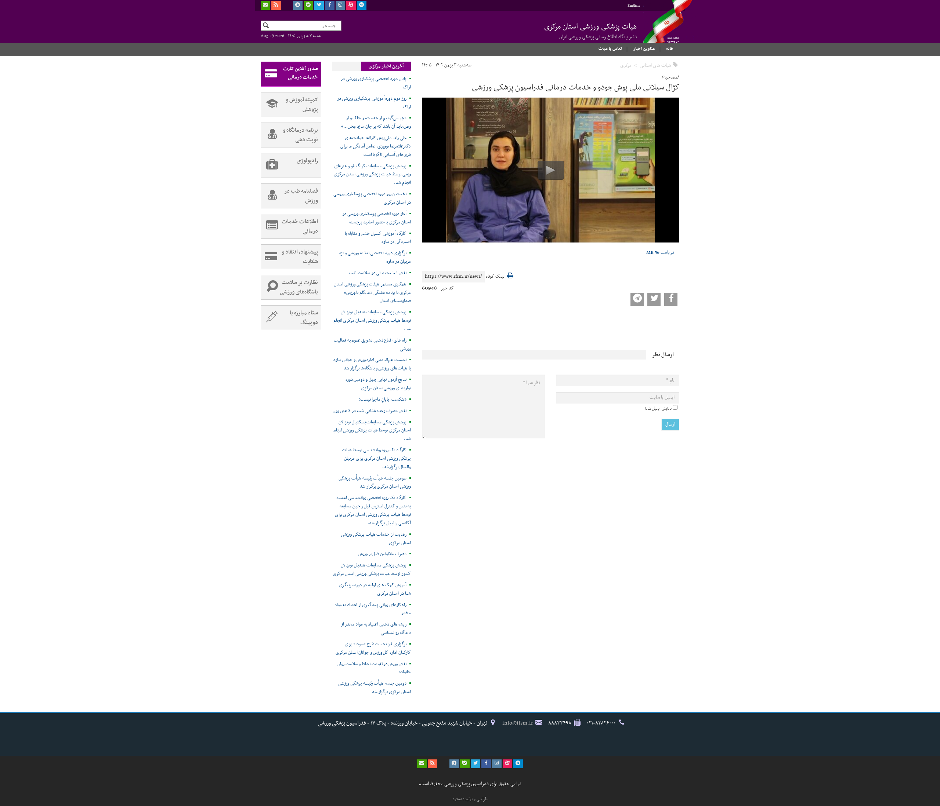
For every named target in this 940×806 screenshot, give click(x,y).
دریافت (660, 252)
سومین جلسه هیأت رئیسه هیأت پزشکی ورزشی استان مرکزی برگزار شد (375, 482)
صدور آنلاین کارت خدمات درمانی (300, 73)
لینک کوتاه (495, 277)
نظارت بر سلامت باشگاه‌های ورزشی (299, 287)
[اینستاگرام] (340, 5)
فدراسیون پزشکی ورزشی (661, 28)
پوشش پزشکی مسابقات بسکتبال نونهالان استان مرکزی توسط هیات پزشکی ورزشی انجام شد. (372, 430)
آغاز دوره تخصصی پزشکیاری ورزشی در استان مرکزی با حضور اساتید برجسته (376, 218)
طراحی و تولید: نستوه (470, 799)
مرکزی (625, 65)
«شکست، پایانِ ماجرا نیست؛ (382, 399)
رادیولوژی (307, 160)
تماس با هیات (610, 48)
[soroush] (298, 5)
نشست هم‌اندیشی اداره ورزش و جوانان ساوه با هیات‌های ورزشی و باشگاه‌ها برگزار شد (372, 364)
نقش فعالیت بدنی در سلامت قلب (377, 273)
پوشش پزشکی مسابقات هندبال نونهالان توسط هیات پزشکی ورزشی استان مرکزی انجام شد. (372, 320)
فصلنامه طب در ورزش (301, 195)
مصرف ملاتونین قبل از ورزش (382, 554)
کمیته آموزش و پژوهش (302, 104)
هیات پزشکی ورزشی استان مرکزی (590, 31)
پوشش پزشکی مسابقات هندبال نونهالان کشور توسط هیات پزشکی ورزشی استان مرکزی (372, 569)
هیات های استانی (655, 65)
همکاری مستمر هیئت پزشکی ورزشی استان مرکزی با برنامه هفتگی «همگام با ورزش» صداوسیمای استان (372, 292)
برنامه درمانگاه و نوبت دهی (300, 135)
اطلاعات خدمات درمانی (300, 226)
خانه (670, 48)
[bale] (308, 5)
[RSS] (276, 5)
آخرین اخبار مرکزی (386, 66)
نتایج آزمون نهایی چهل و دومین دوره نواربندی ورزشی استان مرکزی (378, 384)
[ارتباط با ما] (265, 5)
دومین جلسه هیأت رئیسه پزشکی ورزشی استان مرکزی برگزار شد (374, 687)
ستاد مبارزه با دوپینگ (304, 317)
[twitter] (319, 5)
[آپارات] (351, 5)
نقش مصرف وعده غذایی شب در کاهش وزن (369, 411)
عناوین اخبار (644, 48)
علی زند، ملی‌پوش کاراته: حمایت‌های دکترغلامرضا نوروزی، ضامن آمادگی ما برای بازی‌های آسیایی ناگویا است (375, 146)
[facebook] (330, 5)
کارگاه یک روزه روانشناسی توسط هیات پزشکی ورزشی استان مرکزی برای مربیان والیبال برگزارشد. (376, 458)
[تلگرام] (361, 5)
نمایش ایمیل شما (658, 408)
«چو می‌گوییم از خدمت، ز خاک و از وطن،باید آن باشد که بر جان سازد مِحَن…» (376, 122)
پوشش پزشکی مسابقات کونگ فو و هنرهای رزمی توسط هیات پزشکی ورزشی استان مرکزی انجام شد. (372, 174)
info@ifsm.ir (517, 723)
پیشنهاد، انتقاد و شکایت (300, 256)
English (634, 5)
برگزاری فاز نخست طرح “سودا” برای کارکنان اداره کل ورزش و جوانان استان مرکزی (373, 648)
